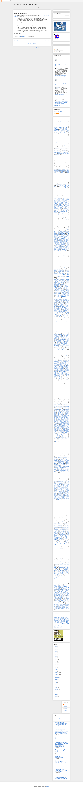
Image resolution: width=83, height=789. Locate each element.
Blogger (47, 786)
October (56, 675)
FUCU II (65, 272)
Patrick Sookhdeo (60, 481)
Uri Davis (66, 577)
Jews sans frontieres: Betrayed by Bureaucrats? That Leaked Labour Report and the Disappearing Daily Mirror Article (61, 95)
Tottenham (56, 564)
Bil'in (61, 615)
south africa (56, 539)
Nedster (65, 708)
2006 (56, 694)
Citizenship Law (61, 207)
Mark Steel (66, 417)
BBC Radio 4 (57, 172)
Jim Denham (66, 364)
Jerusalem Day (62, 345)
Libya (56, 401)
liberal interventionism (59, 400)
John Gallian (61, 367)
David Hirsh (61, 227)
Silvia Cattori (56, 530)
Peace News (60, 483)
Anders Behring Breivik (60, 144)
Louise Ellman (66, 408)
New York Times (57, 454)
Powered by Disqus (57, 105)
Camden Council (65, 192)
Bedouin (55, 174)
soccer (55, 536)
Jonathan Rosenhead (64, 373)
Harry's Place (64, 296)
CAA (55, 191)
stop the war (58, 546)
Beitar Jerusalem (64, 174)
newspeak (62, 455)
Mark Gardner (56, 417)
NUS (59, 463)
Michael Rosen (59, 428)
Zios (55, 609)
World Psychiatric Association (58, 593)
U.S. (61, 568)
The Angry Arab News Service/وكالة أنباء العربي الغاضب (61, 750)
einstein (63, 252)
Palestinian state (57, 479)
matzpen (61, 421)
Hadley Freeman (63, 292)
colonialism (56, 211)
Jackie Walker (62, 339)
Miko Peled (56, 431)
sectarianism (56, 522)
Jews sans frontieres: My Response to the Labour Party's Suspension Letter (61, 64)
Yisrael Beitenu (66, 599)
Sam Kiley (61, 517)
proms (63, 495)
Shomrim (66, 529)
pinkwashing (62, 488)
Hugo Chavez (62, 312)
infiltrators (59, 320)
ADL (68, 131)
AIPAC (66, 134)
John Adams (56, 367)
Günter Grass (57, 290)
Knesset (59, 385)
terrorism (58, 552)
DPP (64, 243)
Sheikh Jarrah (57, 528)
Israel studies (66, 335)
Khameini (66, 381)
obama (62, 463)
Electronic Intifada (59, 253)
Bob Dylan (55, 183)
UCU (58, 569)
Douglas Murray (59, 243)
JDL (54, 342)
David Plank (58, 229)
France (64, 268)
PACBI (58, 471)
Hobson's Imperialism (63, 304)
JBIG (64, 341)
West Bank (65, 586)
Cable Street (59, 191)
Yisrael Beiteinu (60, 599)
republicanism (56, 503)
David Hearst (56, 227)
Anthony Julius (56, 147)
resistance (67, 503)
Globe (55, 285)
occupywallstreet (57, 465)
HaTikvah (58, 300)
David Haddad (65, 226)
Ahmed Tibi (62, 134)
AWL (57, 164)
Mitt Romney (64, 432)
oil (60, 626)
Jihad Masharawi (59, 364)
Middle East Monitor (57, 429)
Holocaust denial (60, 306)
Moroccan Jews (60, 439)
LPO (58, 409)
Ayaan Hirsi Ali (61, 164)
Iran (64, 325)
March (56, 687)
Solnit (61, 538)
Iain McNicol (55, 314)
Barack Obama (61, 167)
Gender (64, 617)
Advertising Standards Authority (61, 132)
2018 (56, 654)
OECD (63, 465)
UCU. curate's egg (65, 569)
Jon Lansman (67, 369)
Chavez (55, 201)
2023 (56, 647)
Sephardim (65, 523)
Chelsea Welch (59, 201)
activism (56, 129)
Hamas (58, 293)
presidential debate (63, 492)
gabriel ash (65, 274)
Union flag (66, 573)
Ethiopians (55, 617)
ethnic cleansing (63, 261)
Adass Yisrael (64, 131)
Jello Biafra (58, 342)
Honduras (65, 310)
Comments (57, 51)
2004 (56, 697)
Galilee (58, 276)
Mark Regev (61, 417)
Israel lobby (62, 334)
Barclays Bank (65, 169)
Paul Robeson (63, 482)
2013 (56, 662)
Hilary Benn (62, 302)
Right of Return (64, 508)
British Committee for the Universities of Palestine (61, 189)
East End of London (64, 246)
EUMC (57, 262)
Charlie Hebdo (64, 200)
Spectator (55, 540)
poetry (56, 490)
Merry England (57, 427)
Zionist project (63, 608)
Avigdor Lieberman (63, 163)
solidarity (56, 538)
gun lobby (67, 289)
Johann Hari (66, 366)
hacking (61, 291)
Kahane (60, 379)
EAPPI (59, 246)
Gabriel (65, 706)
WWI (65, 595)
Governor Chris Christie (57, 287)
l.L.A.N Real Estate (59, 387)
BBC (62, 171)
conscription (61, 213)
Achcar (66, 128)
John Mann (67, 368)
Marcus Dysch (60, 415)
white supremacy (58, 588)
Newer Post (16, 40)
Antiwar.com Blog (58, 717)
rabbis (64, 498)
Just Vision (66, 378)
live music (60, 402)
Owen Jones (66, 469)
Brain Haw (60, 186)
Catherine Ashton (65, 198)
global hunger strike (64, 284)
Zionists (67, 608)
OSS (61, 469)
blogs (55, 182)
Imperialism (56, 318)
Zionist (58, 606)
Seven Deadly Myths (60, 525)
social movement (60, 536)
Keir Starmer (64, 379)
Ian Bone (60, 314)
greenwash (59, 288)
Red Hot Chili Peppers (64, 501)
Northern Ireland (61, 461)
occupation (57, 464)
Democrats (55, 238)
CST (63, 217)
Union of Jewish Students (58, 574)
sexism (59, 526)
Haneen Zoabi (64, 293)
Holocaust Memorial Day (58, 308)
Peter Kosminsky (61, 487)
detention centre (65, 239)
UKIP (67, 572)
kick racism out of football (58, 383)
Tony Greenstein (60, 562)
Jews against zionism (64, 361)
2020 (56, 651)
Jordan (55, 374)
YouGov (66, 600)
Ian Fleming (64, 314)
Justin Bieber (56, 379)
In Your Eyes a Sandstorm (65, 318)
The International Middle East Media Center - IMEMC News (61, 778)
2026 (56, 646)
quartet (62, 497)
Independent (57, 319)
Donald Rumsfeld (63, 242)
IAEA (67, 313)
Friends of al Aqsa (60, 271)
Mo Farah (66, 433)
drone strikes (63, 244)
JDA (67, 341)
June (56, 682)
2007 (56, 692)
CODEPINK (67, 209)
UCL (54, 569)
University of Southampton (58, 577)
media (56, 424)
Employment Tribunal (62, 255)
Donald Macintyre (56, 242)
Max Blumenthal (63, 422)
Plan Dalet (58, 489)
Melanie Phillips (65, 425)
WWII (68, 595)
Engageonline (63, 256)
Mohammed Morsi (64, 436)
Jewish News (66, 356)
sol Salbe (66, 537)
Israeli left (55, 338)
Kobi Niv (63, 385)
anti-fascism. (64, 149)
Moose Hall (67, 437)
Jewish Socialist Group (58, 358)
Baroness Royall (56, 170)
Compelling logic (58, 738)
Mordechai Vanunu (61, 438)
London (59, 403)
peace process (57, 484)
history (61, 303)
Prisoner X (60, 493)
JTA (59, 376)
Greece (55, 288)
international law (65, 323)
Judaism (65, 376)
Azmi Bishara (67, 164)
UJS (55, 571)
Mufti (67, 441)
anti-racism (64, 150)
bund (63, 622)
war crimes (63, 583)
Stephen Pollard (56, 544)
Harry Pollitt (57, 296)
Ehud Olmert (59, 252)
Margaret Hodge (66, 415)
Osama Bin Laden (65, 468)
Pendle (58, 485)
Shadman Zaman (64, 526)
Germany (56, 282)
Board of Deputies (63, 182)
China (66, 202)
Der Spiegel (66, 616)
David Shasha (56, 230)
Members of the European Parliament (59, 426)
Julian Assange (63, 377)
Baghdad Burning (64, 165)
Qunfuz (66, 497)
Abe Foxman (65, 126)
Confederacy (56, 213)
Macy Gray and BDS (57, 411)
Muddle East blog (62, 441)
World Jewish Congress (64, 592)
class (61, 208)
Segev (60, 522)
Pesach (55, 486)
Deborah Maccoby (61, 233)
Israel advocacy (64, 333)
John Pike (56, 369)
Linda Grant (65, 401)
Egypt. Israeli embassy (57, 251)
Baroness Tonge (62, 170)
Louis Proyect (59, 408)
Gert (58, 59)
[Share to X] (30, 36)
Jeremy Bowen (56, 343)
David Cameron (62, 225)
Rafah (64, 499)
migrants (64, 429)
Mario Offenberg (65, 416)
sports (58, 541)
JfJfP (55, 364)
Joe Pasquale (61, 366)
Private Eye (59, 494)
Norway (66, 461)
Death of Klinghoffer (61, 232)
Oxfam (55, 470)
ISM (54, 333)
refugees (65, 626)
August (56, 679)
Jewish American (58, 348)
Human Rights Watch (61, 313)
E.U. (63, 245)
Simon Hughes (65, 530)
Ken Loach (61, 380)
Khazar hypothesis (57, 382)
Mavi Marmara (57, 422)
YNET (62, 600)
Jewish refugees (58, 357)
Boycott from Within (60, 185)
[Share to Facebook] (31, 36)
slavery (58, 534)
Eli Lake (65, 253)
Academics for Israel (58, 128)
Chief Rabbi (65, 201)
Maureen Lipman (66, 421)
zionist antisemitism (63, 606)
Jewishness (61, 360)
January (56, 690)
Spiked (59, 540)
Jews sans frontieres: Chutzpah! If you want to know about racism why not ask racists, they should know (61, 102)
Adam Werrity (63, 130)
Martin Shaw (64, 419)
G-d (57, 274)
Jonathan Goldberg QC (64, 372)
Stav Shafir (66, 542)
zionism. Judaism (60, 605)
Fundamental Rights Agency (59, 273)
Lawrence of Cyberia (59, 769)
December (57, 672)
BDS (62, 172)
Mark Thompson (57, 418)
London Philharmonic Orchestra (59, 405)
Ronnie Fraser (60, 512)
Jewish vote (55, 360)
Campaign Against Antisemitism (59, 194)
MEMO (68, 426)
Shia (61, 528)
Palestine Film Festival (64, 472)
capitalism (60, 195)
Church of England (60, 206)
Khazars (62, 382)
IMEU (59, 317)
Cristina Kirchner (62, 216)
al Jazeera (65, 135)
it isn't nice (61, 338)
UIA (65, 570)
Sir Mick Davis (61, 533)
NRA (63, 462)
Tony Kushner (63, 563)
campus (66, 194)
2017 (56, 656)
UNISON (55, 575)
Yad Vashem (59, 597)
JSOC (55, 376)
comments (55, 212)
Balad (58, 166)
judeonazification (56, 377)
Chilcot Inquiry (56, 202)
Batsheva (58, 171)
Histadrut (56, 303)
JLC (65, 365)
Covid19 (66, 214)
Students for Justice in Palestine (58, 547)
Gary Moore (62, 276)
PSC (58, 496)
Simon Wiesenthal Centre (64, 532)
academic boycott (63, 127)
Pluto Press (62, 489)
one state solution (63, 467)
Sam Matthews (66, 517)
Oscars (55, 469)
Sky (65, 533)
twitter (55, 567)
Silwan (60, 530)
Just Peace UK (60, 378)
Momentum (56, 437)
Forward (59, 268)
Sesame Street (56, 524)
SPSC (66, 541)
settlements (62, 524)
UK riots (63, 572)
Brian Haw (57, 187)
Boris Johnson (61, 184)
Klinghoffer (55, 385)
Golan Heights (59, 285)
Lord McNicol (57, 407)
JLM (68, 365)
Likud (60, 401)
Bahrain (55, 166)
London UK (62, 406)
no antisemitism (59, 458)
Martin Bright (63, 418)
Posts (56, 49)
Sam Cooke (57, 517)
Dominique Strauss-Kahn (63, 241)
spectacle (66, 539)
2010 (56, 667)
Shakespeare (56, 527)
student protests (65, 546)
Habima (57, 291)
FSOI (56, 272)
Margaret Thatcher (58, 416)
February (57, 689)
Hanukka (58, 294)
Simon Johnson (56, 531)
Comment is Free (63, 211)
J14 (57, 339)
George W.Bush (59, 281)
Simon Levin (63, 531)
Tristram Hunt (56, 566)
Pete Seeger (59, 486)
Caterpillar (59, 198)
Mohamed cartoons (64, 434)
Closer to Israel (56, 209)
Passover (64, 480)
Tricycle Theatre (64, 565)
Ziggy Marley (63, 601)
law (63, 392)
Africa (60, 133)
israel (58, 333)
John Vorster (61, 369)
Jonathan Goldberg (56, 372)
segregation (64, 522)
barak (67, 167)
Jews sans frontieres (25, 4)
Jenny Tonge (66, 342)
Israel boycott (56, 334)
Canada (55, 195)
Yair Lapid (65, 597)
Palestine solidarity (58, 474)
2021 (56, 649)
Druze (56, 245)
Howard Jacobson (61, 311)
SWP (61, 548)
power (67, 491)
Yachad (55, 597)
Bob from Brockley (61, 183)
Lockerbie (55, 403)
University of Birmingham (63, 576)
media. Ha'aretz (62, 424)
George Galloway (62, 280)
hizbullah (55, 304)
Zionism (59, 603)
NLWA (55, 458)
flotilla (59, 267)
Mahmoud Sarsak (61, 413)
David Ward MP (60, 231)
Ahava (58, 134)
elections (67, 252)
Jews (65, 360)
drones (68, 244)
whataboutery (61, 587)
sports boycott (62, 541)
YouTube (55, 601)
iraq (68, 325)
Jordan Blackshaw (61, 374)
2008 (56, 671)
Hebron (55, 302)
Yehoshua (60, 598)
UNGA (62, 573)
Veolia (67, 581)
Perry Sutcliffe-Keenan (64, 485)
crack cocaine (56, 215)
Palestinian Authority (58, 476)
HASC (55, 300)
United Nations (61, 575)
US (54, 578)
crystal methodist (59, 217)
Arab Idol (63, 154)
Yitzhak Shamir (57, 600)
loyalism (55, 409)
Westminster (55, 587)
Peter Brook (55, 487)
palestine (56, 472)
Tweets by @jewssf (57, 42)
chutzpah (66, 206)
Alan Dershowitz (57, 136)
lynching (56, 410)
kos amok (67, 385)
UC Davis (66, 568)
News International (65, 454)
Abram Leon (55, 127)
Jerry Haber (65, 344)
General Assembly (56, 279)
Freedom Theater (61, 270)
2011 (56, 666)
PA (54, 471)
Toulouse (60, 564)
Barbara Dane (56, 168)
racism (58, 499)
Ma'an (59, 410)
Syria (64, 548)
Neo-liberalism (63, 621)
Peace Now (65, 483)
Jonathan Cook (62, 370)
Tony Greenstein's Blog (60, 729)
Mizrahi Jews (59, 433)
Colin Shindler (65, 210)
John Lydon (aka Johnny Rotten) (59, 368)
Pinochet (66, 488)
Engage (55, 256)
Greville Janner (65, 288)
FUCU (60, 272)
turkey (63, 566)
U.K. (58, 568)
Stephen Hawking (63, 543)
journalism (66, 375)
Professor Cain (65, 494)
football (55, 268)
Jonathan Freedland (62, 371)
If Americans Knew (66, 315)
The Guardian (66, 553)
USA (65, 579)
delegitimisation (56, 237)
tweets (66, 566)
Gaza (67, 276)
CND (60, 209)
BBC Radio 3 (67, 171)
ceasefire (58, 199)
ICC (57, 315)
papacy (60, 480)
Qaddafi (59, 497)
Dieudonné (60, 240)
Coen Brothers (57, 210)
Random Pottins (56, 501)
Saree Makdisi (59, 519)
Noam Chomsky (64, 459)
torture (68, 563)
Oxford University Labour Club (62, 470)
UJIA (68, 570)
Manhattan (55, 415)
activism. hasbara (64, 129)
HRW (67, 311)
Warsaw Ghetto (56, 585)
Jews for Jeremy (56, 362)
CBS (54, 199)
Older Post (47, 40)
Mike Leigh (60, 430)
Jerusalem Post (57, 347)
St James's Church (56, 542)
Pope (64, 491)
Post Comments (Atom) (34, 47)
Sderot (67, 521)
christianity (61, 204)
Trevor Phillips (57, 565)
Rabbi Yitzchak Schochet (57, 498)
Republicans (61, 503)
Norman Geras (66, 460)
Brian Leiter (61, 187)
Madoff (63, 411)
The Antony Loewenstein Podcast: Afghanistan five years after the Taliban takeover (61, 724)
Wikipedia (63, 589)
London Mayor (65, 404)
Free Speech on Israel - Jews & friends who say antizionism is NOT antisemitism (61, 743)
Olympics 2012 (60, 466)
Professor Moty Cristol (57, 495)
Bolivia (67, 183)
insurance (65, 320)
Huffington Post (56, 312)
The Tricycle (60, 558)
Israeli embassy (65, 337)
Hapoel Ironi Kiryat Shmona (65, 294)
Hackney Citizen (66, 291)
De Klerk (65, 231)
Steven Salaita (57, 545)
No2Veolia (56, 459)
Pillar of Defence (56, 488)
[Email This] (28, 36)
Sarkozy (64, 519)
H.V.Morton (62, 290)
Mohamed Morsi (64, 435)
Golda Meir (65, 285)
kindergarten (67, 383)
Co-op (63, 209)
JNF (56, 366)
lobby (65, 402)
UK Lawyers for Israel (57, 572)
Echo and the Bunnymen (58, 247)
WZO (56, 596)
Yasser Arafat (56, 598)
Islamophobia (56, 331)
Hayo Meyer (66, 301)
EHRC (55, 252)
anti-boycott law (63, 148)
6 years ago (62, 103)
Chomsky (55, 203)
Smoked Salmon (62, 534)
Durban (60, 245)
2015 (56, 659)
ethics (68, 260)
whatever (67, 587)
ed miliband (63, 249)
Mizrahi (55, 433)
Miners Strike (62, 431)
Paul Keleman (57, 482)
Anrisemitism (65, 146)
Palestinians (64, 479)
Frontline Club (67, 271)
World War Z (63, 594)
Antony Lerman (66, 153)
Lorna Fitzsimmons (63, 407)
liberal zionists (66, 400)
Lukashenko (67, 409)
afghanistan (56, 133)
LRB (60, 409)
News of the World (57, 455)
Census (62, 199)
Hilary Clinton (67, 302)
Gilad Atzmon (59, 283)
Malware (66, 414)
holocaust (61, 305)
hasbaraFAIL (65, 299)
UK (58, 571)
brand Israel (66, 186)
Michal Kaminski (65, 428)
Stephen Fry (56, 543)
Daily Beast (56, 219)
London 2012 (63, 403)
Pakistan (65, 471)
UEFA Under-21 (60, 570)
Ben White (65, 176)
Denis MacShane (62, 238)
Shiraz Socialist (56, 529)
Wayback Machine (57, 586)
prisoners (65, 493)
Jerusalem (56, 345)
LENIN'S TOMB (58, 756)
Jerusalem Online (66, 346)
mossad (67, 440)
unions (66, 574)
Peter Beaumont (65, 486)
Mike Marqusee (66, 430)
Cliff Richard (65, 208)
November (57, 674)
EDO (67, 249)
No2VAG (65, 458)
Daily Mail (66, 219)
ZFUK (59, 601)
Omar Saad (56, 467)
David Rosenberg (64, 229)
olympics (55, 466)
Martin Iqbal (58, 419)
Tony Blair (67, 561)
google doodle (66, 286)
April (56, 685)
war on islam (55, 584)
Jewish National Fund (58, 356)
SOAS (66, 535)
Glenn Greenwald (56, 284)
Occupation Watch (64, 464)
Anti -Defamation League (65, 147)
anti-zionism (64, 151)
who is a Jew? (65, 588)
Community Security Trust (63, 212)
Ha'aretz (67, 290)
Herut (58, 302)
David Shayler (62, 230)
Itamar (65, 338)
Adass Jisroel (59, 131)
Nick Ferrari (63, 456)
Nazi (54, 446)
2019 (56, 652)
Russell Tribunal (62, 515)
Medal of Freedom (66, 423)
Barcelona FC (60, 169)
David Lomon (57, 228)
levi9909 (58, 68)
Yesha (68, 598)
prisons (55, 494)
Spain (62, 539)
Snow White (61, 535)
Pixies (55, 489)
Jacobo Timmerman (58, 340)
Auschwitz (56, 163)
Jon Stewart (57, 370)
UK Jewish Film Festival (64, 571)
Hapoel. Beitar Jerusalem (59, 295)
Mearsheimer (60, 423)
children (62, 202)
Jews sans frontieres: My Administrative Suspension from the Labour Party (60, 76)
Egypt (65, 250)
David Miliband (63, 228)
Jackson (67, 339)
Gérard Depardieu (66, 281)
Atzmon (67, 162)
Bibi (60, 179)
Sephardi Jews (60, 523)
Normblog (56, 461)
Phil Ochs (66, 487)
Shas (60, 527)
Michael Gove (63, 427)
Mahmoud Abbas (60, 412)
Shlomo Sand (62, 529)
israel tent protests (56, 336)
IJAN (59, 316)
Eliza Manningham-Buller (61, 254)
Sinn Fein (56, 533)
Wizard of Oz (63, 590)
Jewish (67, 347)
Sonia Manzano (65, 538)
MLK (63, 433)
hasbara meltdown (57, 299)
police (60, 490)
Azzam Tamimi (57, 165)
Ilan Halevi (64, 316)
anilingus (59, 146)
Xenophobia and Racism (63, 596)
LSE (63, 409)
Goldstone (56, 286)
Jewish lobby (64, 355)
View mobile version (32, 43)
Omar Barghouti (66, 466)
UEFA (55, 570)
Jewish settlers (65, 357)
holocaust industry (63, 307)
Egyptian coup (65, 251)
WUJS (62, 595)
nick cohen (57, 456)
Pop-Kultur (60, 491)
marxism (66, 420)
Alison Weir (56, 138)
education (55, 250)
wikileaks (58, 589)
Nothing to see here (57, 462)
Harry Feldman (66, 295)
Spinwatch (63, 540)
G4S (60, 274)
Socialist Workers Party (58, 537)
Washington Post (64, 585)
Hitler (66, 303)
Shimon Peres (65, 528)
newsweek (67, 455)
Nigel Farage (60, 457)
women (55, 591)
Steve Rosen (67, 544)
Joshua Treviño (60, 375)
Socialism (66, 536)
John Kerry (66, 367)
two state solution (62, 567)
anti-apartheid (57, 148)
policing (64, 490)
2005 (56, 696)
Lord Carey (67, 406)
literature (55, 402)
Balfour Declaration (63, 166)
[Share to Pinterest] (33, 36)
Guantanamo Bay (56, 289)
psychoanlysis (63, 496)
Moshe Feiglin (62, 440)
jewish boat (63, 348)
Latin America (64, 619)
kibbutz (66, 382)
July (56, 680)
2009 (56, 669)
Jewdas (63, 347)
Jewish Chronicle (62, 349)
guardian (62, 289)
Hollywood (55, 305)
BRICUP (66, 187)
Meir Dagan (59, 425)
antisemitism (57, 152)
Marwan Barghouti (61, 420)
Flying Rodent (64, 267)
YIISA (56, 599)
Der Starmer (59, 239)
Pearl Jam (63, 484)
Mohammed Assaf (56, 436)
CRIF (57, 216)
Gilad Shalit (65, 283)
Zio (67, 601)
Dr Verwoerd (58, 244)
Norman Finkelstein (57, 460)
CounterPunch (60, 214)
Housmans (55, 311)
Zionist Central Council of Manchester (59, 607)
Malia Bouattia (60, 414)
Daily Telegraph (66, 220)
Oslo (58, 469)
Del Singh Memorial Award (63, 236)
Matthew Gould (56, 421)
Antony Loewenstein (59, 722)
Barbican (63, 168)
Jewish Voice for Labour (63, 359)
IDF (60, 315)
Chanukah (58, 200)
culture (60, 218)
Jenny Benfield (60, 79)
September (57, 677)
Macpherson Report (65, 410)
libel (54, 400)
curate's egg (65, 218)
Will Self (67, 589)
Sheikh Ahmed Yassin (65, 527)
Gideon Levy (61, 282)
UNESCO (58, 573)
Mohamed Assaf (56, 434)
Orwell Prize (59, 468)
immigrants (65, 317)
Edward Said (60, 250)
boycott (67, 184)
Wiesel (55, 589)
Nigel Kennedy (65, 457)
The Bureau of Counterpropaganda (59, 737)
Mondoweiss (61, 437)
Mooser (56, 438)
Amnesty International (58, 142)
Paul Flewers (67, 481)
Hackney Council (57, 292)
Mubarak (56, 441)
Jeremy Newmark (57, 344)
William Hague (57, 590)
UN (54, 573)
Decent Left (63, 234)
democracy (65, 237)
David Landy (67, 227)
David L (65, 704)
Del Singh (62, 235)
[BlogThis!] (29, 36)
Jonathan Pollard (56, 373)
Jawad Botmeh (59, 341)
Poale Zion (67, 489)
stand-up (62, 542)
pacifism (61, 471)
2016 (56, 657)
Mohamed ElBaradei (57, 435)
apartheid (57, 154)
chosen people (61, 203)
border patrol (56, 184)
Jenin (62, 342)
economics (65, 247)
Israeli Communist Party (57, 337)
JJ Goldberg (61, 365)
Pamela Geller (56, 480)
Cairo (64, 191)
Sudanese (66, 547)
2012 (56, 664)
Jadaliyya (63, 340)
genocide (62, 279)
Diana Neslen (56, 240)
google (61, 286)
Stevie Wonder (63, 545)
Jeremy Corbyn (63, 343)
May (56, 684)
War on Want (66, 584)
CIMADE (55, 207)
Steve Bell (62, 544)
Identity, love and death (59, 757)
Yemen (64, 598)
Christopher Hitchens (61, 205)
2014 (56, 661)
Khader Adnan (60, 381)
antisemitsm (60, 153)
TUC (59, 566)
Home (32, 40)
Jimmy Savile (56, 365)
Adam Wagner (56, 130)
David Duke (60, 226)
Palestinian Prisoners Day (64, 478)
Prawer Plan (56, 492)
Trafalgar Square (66, 564)
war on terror (61, 584)
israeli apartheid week (64, 336)
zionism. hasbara (62, 604)
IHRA (56, 316)
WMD (67, 590)
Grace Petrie (65, 287)
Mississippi (58, 432)
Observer (67, 463)
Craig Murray (62, 215)
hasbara (56, 298)
